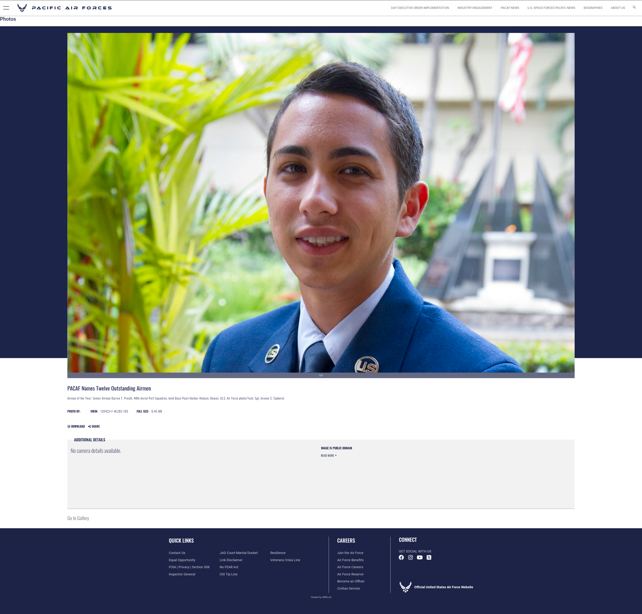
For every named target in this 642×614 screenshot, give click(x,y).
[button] (5, 8)
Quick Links (181, 540)
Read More (328, 456)
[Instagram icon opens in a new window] (410, 557)
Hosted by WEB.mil (321, 597)
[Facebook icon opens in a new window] (401, 557)
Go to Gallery (78, 517)
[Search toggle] (634, 8)
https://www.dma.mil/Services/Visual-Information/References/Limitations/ (427, 467)
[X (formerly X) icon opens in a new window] (429, 557)
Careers (346, 540)
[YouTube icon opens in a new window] (419, 557)
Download (77, 426)
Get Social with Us (415, 551)
